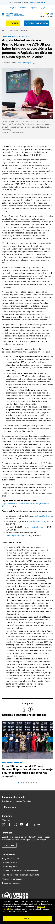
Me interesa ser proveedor (13, 879)
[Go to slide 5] (29, 783)
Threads (39, 824)
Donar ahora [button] (10, 806)
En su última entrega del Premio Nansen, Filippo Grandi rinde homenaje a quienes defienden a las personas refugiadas (27, 771)
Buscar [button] (42, 16)
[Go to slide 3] (24, 783)
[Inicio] (15, 14)
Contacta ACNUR (9, 862)
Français (23, 7)
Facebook (9, 824)
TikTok (27, 824)
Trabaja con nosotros (11, 883)
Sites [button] (51, 16)
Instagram (15, 824)
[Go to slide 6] (32, 783)
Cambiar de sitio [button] (36, 2)
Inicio (4, 30)
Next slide (50, 739)
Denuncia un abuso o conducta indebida (20, 870)
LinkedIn (33, 824)
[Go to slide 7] (34, 783)
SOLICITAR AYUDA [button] (38, 23)
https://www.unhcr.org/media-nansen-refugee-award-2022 (25, 505)
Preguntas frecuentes (11, 858)
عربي (43, 7)
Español (33, 7)
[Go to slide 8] (37, 783)
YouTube (21, 824)
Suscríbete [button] (9, 845)
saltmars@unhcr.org (43, 515)
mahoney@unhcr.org (15, 535)
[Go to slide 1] (19, 783)
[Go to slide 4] (27, 783)
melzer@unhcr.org (35, 527)
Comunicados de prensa (18, 30)
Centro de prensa (9, 866)
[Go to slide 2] (21, 783)
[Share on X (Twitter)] (24, 709)
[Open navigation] (3, 14)
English (13, 7)
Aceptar (27, 919)
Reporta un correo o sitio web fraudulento (20, 874)
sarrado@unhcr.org (37, 521)
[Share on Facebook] (30, 709)
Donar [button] (47, 16)
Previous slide (4, 739)
